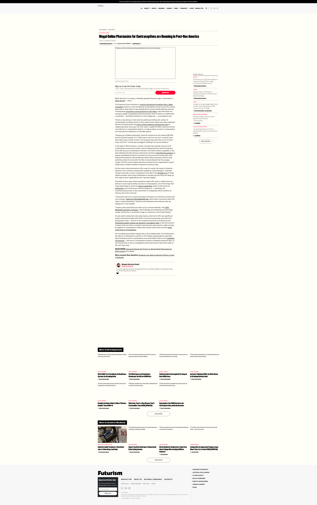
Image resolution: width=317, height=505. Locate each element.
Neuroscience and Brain (200, 114)
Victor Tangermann (199, 110)
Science (169, 8)
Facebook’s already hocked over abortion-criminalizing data (137, 223)
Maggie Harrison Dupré (106, 43)
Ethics (195, 77)
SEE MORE (158, 414)
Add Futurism (136, 43)
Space (176, 8)
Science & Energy (199, 484)
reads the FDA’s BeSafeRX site (137, 199)
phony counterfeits (145, 186)
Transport (183, 8)
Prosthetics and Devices (105, 444)
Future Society (198, 475)
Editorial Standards (153, 479)
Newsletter (199, 8)
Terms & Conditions (136, 483)
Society (146, 8)
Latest (192, 8)
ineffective (119, 188)
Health (154, 8)
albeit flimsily (120, 101)
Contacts (168, 479)
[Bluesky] (117, 273)
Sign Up (165, 93)
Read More (205, 141)
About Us (138, 479)
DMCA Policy (146, 483)
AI (141, 8)
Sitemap (153, 483)
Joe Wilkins (197, 123)
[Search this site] (206, 8)
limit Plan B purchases (164, 153)
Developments (111, 29)
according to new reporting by (141, 111)
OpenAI (195, 89)
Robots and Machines (200, 481)
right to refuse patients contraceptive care (152, 124)
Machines (161, 8)
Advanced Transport (200, 469)
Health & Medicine (103, 29)
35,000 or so (162, 173)
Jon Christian (208, 110)
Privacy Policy (137, 1)
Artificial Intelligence (200, 126)
